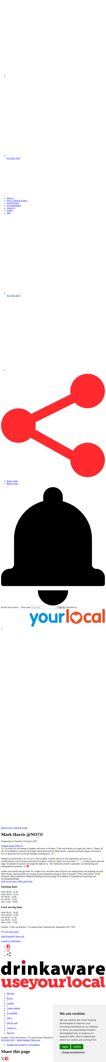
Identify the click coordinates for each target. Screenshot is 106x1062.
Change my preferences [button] (73, 1052)
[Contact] (56, 76)
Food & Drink (13, 203)
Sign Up (61, 607)
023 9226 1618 (11, 932)
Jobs (8, 213)
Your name (26, 607)
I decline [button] (77, 1047)
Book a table (12, 481)
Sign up (10, 198)
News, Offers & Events (17, 200)
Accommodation (14, 205)
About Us (11, 208)
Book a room (12, 483)
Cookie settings (13, 1008)
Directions (15, 941)
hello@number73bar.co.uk (12, 936)
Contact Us (6, 941)
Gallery (10, 210)
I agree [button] (65, 1047)
